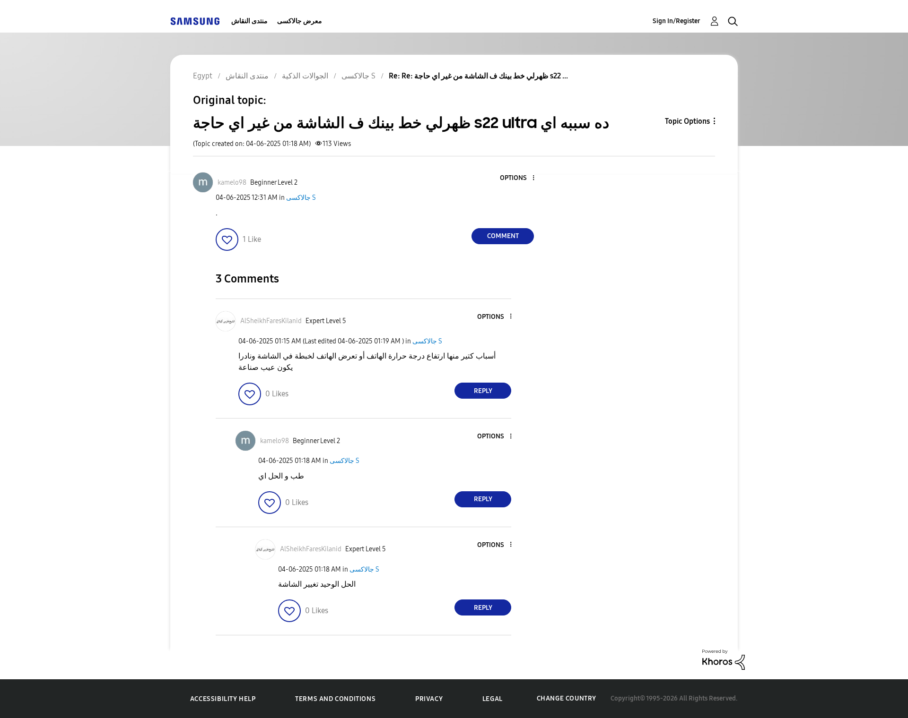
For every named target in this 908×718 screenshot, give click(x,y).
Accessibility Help (223, 699)
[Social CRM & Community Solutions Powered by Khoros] (723, 659)
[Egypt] (194, 21)
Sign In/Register (676, 21)
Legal (492, 699)
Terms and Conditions (335, 699)
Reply (483, 391)
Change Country (566, 698)
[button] (517, 178)
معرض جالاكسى (299, 21)
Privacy (429, 699)
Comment (503, 236)
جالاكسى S (301, 198)
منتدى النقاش (249, 21)
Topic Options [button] (687, 121)
